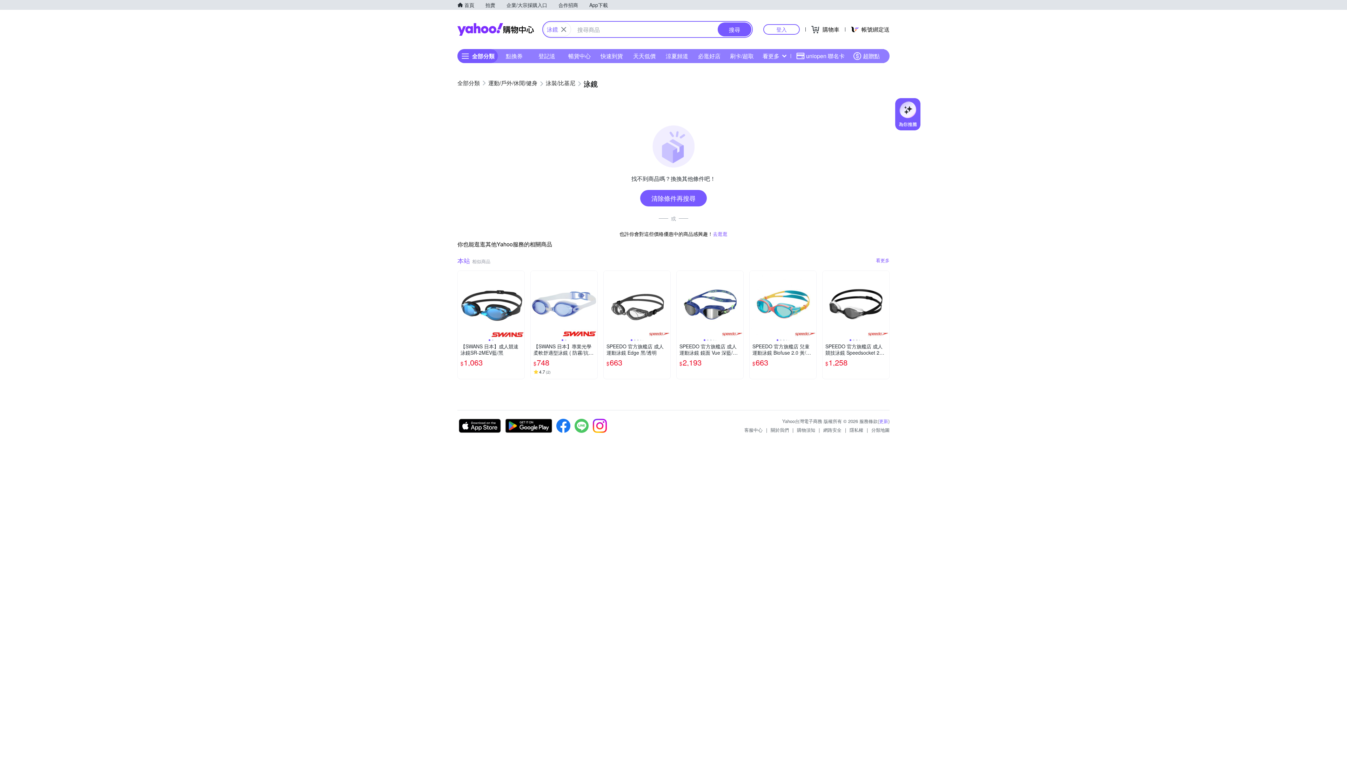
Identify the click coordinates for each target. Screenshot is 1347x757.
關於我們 (780, 430)
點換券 (514, 56)
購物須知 (806, 430)
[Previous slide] (462, 304)
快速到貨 (612, 56)
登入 (781, 29)
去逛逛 (720, 233)
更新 (883, 421)
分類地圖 (880, 430)
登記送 (546, 56)
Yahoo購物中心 (495, 29)
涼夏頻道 (677, 56)
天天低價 (644, 56)
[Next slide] (519, 304)
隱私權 (856, 430)
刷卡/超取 (742, 56)
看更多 (771, 56)
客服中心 (753, 430)
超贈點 (871, 56)
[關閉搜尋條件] (563, 29)
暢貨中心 (579, 56)
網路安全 (832, 430)
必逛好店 (709, 56)
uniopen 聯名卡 (825, 56)
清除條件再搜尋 (673, 198)
